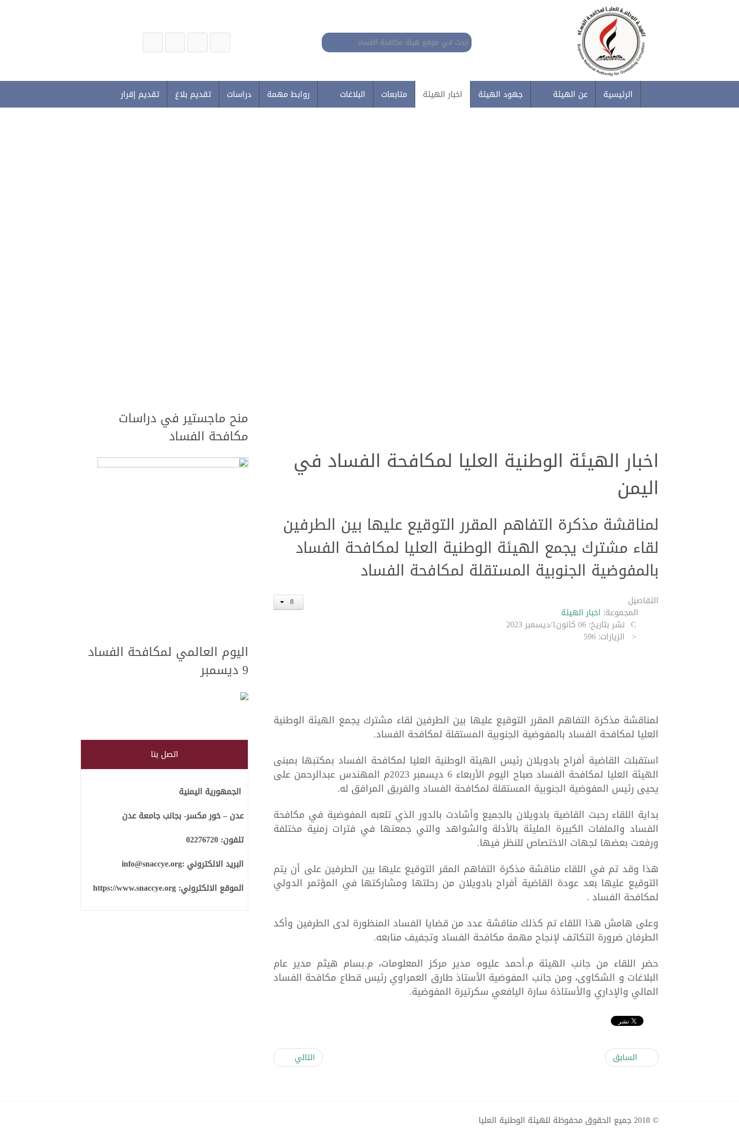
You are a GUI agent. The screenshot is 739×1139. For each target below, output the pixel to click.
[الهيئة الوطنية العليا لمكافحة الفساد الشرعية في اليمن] (220, 42)
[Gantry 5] (609, 40)
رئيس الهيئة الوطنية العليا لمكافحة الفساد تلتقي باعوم (472, 312)
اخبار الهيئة (581, 612)
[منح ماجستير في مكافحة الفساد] (173, 545)
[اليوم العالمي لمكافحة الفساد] (173, 697)
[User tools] (288, 602)
